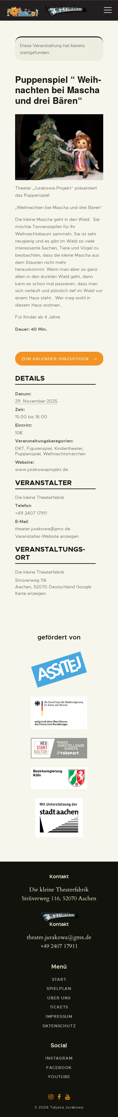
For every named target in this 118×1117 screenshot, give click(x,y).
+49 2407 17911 (59, 946)
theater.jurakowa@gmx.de (59, 937)
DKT (19, 448)
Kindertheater (68, 448)
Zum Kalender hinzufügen (55, 358)
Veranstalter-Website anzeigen (47, 536)
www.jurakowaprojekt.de (41, 469)
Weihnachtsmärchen (64, 454)
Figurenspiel (39, 448)
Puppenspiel (28, 454)
